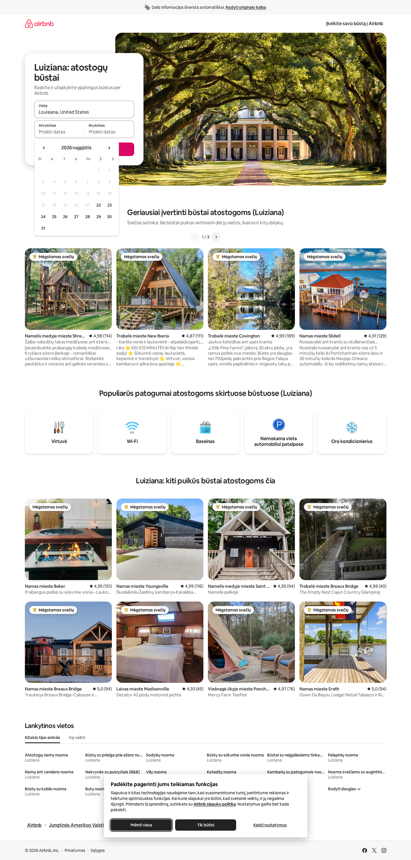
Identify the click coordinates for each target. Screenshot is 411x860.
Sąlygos (98, 850)
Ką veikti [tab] (77, 737)
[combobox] (84, 112)
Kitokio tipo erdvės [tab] (42, 737)
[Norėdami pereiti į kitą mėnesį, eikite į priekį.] (109, 148)
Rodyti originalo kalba (246, 7)
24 (43, 216)
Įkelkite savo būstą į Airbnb (354, 24)
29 (98, 216)
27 (76, 216)
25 (54, 216)
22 (98, 205)
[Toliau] (216, 237)
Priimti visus (141, 825)
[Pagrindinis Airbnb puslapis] (39, 23)
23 (109, 205)
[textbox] (59, 131)
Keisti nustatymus (270, 825)
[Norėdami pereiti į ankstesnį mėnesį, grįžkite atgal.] (44, 148)
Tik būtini (205, 825)
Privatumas (75, 850)
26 (65, 216)
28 (87, 216)
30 (109, 216)
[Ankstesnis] (195, 237)
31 (43, 228)
